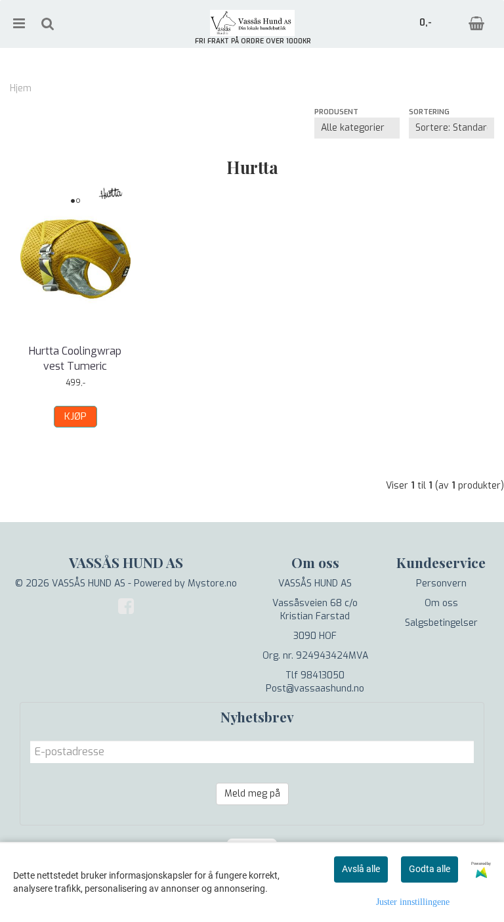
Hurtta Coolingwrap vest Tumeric (75, 358)
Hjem (21, 88)
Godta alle (429, 869)
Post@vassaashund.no (315, 688)
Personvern (441, 583)
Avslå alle (361, 869)
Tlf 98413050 (315, 675)
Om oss (441, 603)
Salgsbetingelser (441, 623)
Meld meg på (252, 793)
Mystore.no (212, 583)
